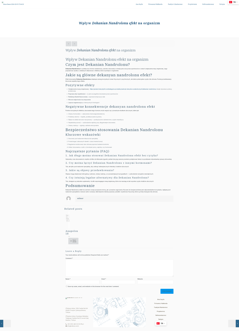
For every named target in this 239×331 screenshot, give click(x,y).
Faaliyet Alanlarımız (160, 307)
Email (103, 279)
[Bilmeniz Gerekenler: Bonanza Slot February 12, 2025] (233, 323)
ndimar (80, 198)
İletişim (160, 319)
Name (68, 279)
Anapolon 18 (72, 232)
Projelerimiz (161, 311)
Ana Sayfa (160, 299)
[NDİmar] (13, 4)
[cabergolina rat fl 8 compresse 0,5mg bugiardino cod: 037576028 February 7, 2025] (5, 323)
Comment (69, 258)
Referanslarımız (161, 315)
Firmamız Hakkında (160, 303)
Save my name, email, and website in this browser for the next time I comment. (93, 286)
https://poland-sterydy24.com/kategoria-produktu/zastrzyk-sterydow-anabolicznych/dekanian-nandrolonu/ (123, 89)
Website (140, 279)
